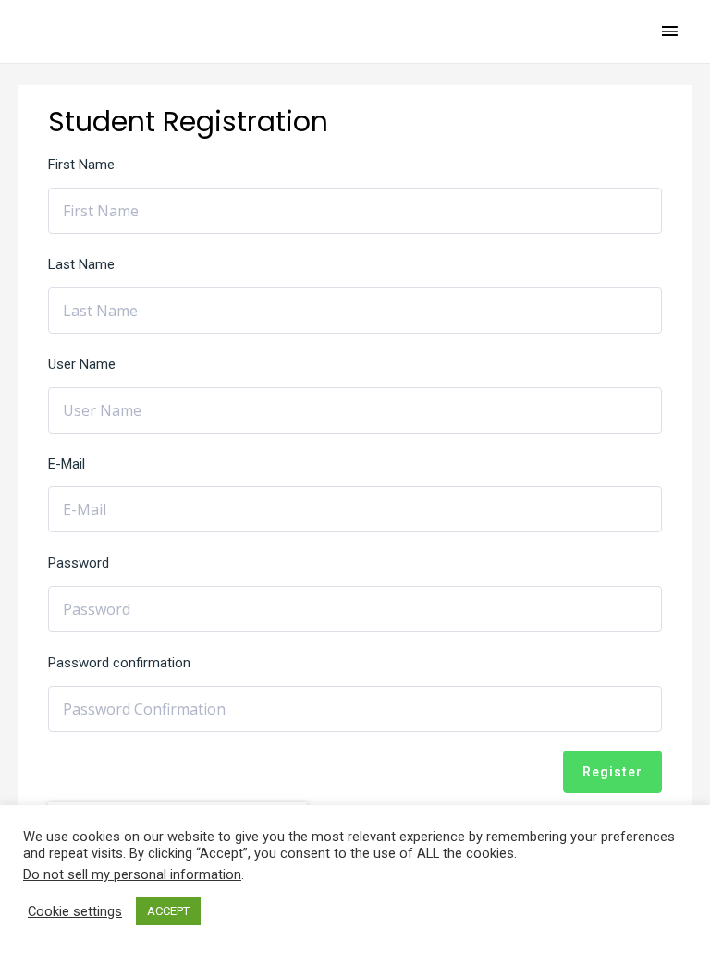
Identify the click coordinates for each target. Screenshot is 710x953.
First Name (81, 164)
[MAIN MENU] (670, 31)
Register (612, 771)
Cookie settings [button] (75, 911)
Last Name (81, 264)
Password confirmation (119, 662)
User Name (82, 364)
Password (78, 563)
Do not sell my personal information (132, 874)
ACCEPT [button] (168, 911)
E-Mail (66, 464)
